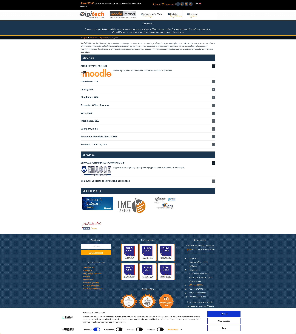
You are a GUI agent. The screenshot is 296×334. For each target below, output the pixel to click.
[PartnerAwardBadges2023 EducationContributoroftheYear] (147, 301)
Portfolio (86, 276)
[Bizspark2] (97, 203)
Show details (173, 329)
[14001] (129, 271)
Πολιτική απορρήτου (91, 285)
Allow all (223, 314)
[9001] (129, 252)
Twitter (94, 228)
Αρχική (157, 4)
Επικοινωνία (169, 4)
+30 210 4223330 (196, 285)
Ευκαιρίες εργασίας (91, 282)
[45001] (148, 271)
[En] (200, 3)
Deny (224, 328)
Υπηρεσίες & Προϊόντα (92, 273)
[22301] (166, 252)
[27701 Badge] (166, 271)
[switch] (117, 329)
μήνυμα (188, 249)
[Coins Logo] (164, 203)
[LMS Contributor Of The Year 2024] (128, 301)
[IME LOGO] (131, 205)
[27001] (148, 252)
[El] (197, 3)
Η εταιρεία (87, 270)
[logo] (92, 15)
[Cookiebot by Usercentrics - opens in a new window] (68, 329)
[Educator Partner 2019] (166, 301)
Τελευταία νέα (88, 267)
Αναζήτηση (96, 252)
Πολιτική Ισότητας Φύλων (93, 288)
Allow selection (224, 321)
